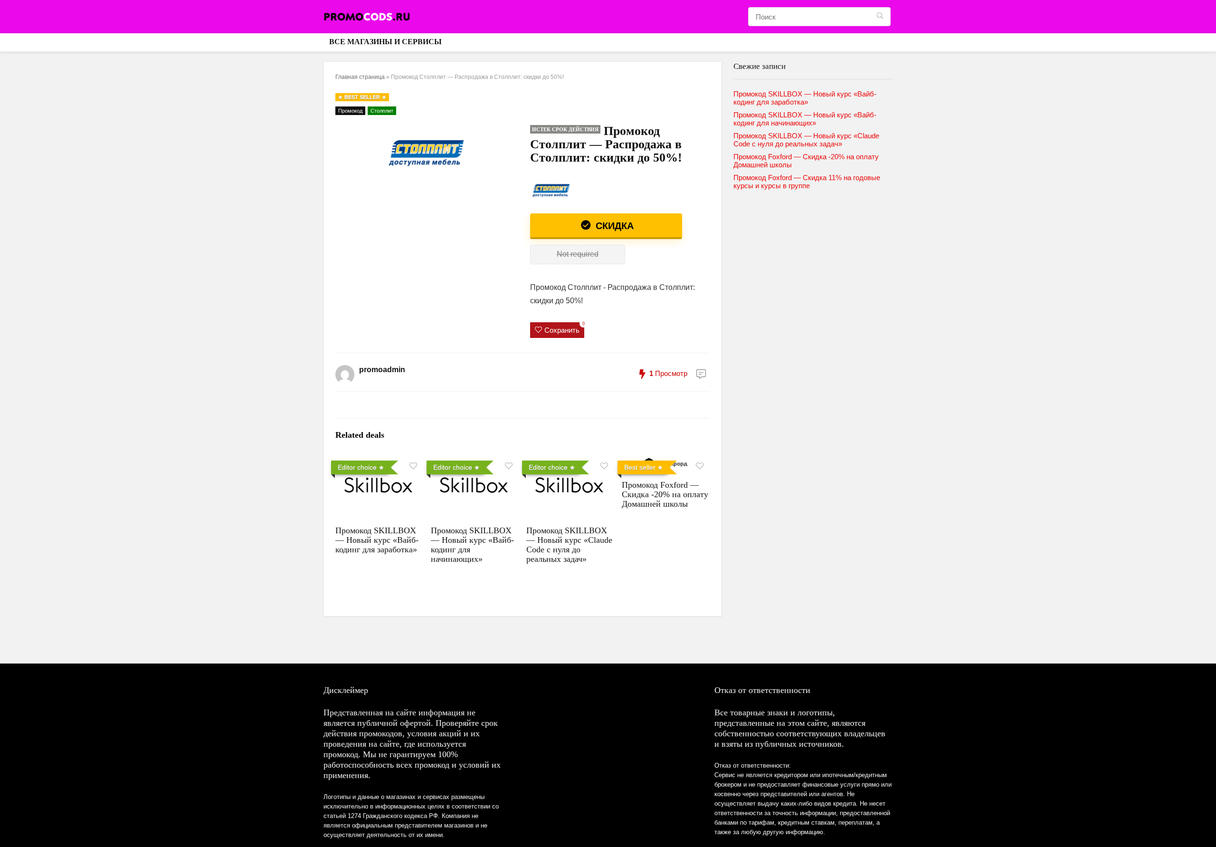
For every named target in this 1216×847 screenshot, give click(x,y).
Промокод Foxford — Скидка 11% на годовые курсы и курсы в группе (806, 181)
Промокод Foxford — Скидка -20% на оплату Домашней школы (665, 494)
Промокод (350, 111)
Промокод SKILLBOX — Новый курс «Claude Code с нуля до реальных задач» (569, 545)
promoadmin (382, 370)
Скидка (613, 226)
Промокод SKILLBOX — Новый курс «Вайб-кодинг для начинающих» (804, 119)
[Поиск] (880, 16)
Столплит (381, 111)
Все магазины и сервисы (385, 42)
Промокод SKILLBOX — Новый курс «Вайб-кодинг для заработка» (376, 540)
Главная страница (360, 77)
